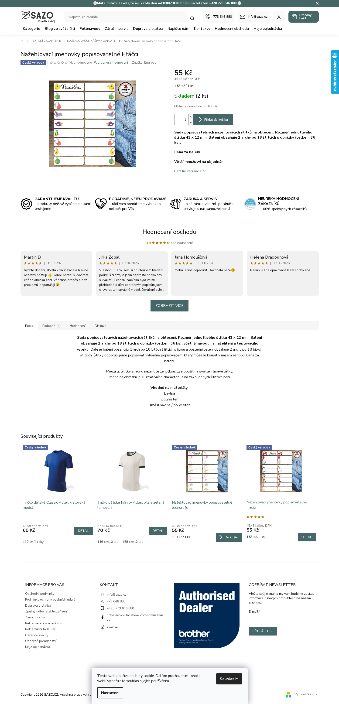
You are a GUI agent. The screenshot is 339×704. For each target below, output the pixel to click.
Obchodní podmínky (39, 593)
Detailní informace (187, 171)
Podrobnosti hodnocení (111, 62)
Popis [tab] (29, 326)
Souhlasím (229, 678)
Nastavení (110, 692)
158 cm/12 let (132, 542)
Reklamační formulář (40, 629)
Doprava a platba (38, 605)
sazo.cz (112, 626)
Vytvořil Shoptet (306, 694)
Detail (83, 531)
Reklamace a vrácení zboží (44, 623)
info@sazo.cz (117, 594)
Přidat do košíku (216, 119)
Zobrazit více (169, 305)
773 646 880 (116, 601)
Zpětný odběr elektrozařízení (46, 611)
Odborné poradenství (41, 641)
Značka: (144, 62)
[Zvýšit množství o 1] (190, 117)
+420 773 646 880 (120, 608)
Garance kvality (36, 635)
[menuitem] (31, 29)
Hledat (194, 18)
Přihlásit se (263, 631)
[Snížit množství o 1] (190, 122)
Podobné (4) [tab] (51, 326)
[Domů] (24, 41)
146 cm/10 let (107, 542)
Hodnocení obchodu (169, 232)
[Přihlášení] (279, 17)
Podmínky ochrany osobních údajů (50, 599)
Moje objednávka (37, 647)
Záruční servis (35, 617)
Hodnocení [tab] (78, 326)
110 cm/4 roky (33, 542)
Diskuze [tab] (100, 326)
